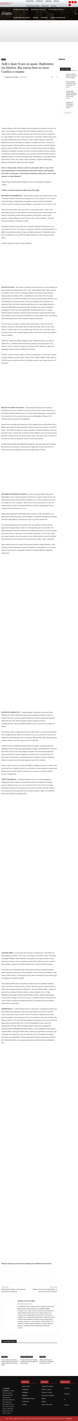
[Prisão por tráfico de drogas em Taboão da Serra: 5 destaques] (62, 75)
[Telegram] (38, 82)
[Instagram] (73, 2)
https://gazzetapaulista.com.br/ (25, 1303)
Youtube (66, 1405)
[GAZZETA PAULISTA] (7, 13)
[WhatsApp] (29, 82)
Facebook (67, 1388)
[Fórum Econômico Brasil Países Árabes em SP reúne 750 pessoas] (62, 82)
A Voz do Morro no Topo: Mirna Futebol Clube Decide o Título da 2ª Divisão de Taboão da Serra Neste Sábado (10, 1362)
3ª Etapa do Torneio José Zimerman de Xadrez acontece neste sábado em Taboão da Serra (29, 1361)
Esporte (3, 59)
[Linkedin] (34, 82)
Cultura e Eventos (26, 1356)
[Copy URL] (43, 82)
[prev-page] (2, 1370)
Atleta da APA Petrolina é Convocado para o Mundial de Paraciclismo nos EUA (47, 1361)
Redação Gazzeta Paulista (12, 77)
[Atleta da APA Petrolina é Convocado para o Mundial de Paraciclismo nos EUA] (48, 1352)
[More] (48, 82)
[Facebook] (70, 2)
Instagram (67, 1394)
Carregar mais (67, 112)
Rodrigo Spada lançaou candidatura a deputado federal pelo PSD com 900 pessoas (71, 95)
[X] (24, 82)
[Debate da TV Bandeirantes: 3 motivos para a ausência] (62, 103)
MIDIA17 (69, 1418)
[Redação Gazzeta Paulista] (2, 77)
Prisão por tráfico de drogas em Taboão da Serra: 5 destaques (71, 75)
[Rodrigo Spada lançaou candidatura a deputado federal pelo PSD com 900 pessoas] (62, 92)
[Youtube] (70, 5)
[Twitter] (75, 2)
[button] (75, 13)
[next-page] (6, 1370)
